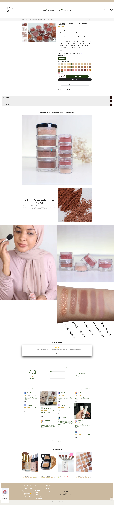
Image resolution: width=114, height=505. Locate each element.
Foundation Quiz (51, 10)
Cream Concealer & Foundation (47, 473)
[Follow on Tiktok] (31, 496)
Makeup (45, 10)
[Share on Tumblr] (65, 89)
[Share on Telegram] (67, 89)
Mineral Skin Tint (26, 473)
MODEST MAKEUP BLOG (50, 490)
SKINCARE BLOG (49, 488)
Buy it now (74, 79)
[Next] (54, 32)
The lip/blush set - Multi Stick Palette (65, 473)
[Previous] (29, 32)
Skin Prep (66, 10)
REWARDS (36, 494)
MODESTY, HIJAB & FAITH (51, 491)
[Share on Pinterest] (62, 89)
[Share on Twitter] (60, 89)
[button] (57, 368)
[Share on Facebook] (58, 89)
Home (23, 19)
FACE (27, 19)
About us (35, 488)
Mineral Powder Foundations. (82, 473)
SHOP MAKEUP (37, 490)
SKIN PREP (36, 492)
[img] (61, 26)
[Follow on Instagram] (25, 496)
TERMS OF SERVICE (38, 498)
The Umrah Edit (59, 10)
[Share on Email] (69, 89)
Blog (70, 10)
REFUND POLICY (37, 496)
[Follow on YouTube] (29, 496)
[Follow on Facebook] (22, 496)
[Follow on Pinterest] (27, 496)
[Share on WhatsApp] (71, 89)
